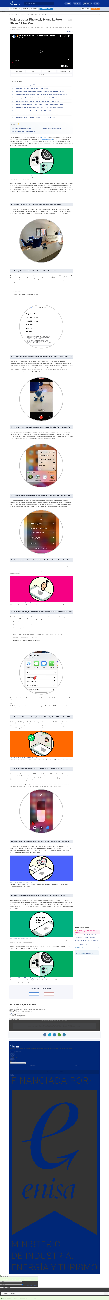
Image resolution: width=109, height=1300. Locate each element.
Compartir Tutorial (46, 8)
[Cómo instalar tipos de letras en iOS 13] (41, 924)
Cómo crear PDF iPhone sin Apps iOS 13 (21, 882)
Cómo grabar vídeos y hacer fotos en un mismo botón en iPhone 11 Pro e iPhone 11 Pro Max (40, 91)
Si (33, 994)
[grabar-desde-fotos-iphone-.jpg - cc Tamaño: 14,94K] (41, 399)
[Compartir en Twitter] (49, 1034)
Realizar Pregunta (15, 8)
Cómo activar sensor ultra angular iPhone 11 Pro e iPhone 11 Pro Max (34, 85)
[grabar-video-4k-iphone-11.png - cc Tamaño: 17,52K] (41, 326)
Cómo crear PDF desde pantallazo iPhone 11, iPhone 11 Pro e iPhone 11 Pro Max (37, 114)
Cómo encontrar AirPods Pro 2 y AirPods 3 (85, 935)
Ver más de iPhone (79, 947)
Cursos (96, 3)
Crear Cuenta (95, 8)
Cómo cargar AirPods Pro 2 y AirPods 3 (84, 944)
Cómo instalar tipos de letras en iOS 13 (20, 938)
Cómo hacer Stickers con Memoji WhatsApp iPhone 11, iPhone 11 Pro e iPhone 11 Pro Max (39, 107)
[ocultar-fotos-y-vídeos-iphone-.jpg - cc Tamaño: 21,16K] (41, 672)
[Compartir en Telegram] (64, 1034)
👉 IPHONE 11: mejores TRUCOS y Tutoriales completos (86, 931)
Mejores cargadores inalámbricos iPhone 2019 (23, 131)
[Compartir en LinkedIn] (54, 1034)
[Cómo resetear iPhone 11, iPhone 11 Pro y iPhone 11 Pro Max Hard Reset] (41, 964)
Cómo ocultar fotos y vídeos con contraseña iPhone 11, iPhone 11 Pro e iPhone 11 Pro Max (39, 104)
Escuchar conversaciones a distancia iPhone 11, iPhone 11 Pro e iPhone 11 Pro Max (37, 101)
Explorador (12, 1059)
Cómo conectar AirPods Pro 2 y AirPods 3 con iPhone (86, 941)
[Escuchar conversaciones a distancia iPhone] (41, 589)
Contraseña (25, 1283)
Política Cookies (33, 1065)
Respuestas (77, 3)
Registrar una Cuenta (15, 1013)
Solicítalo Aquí (89, 953)
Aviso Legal (77, 1065)
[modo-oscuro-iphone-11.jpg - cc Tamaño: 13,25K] (41, 811)
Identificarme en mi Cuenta (16, 1017)
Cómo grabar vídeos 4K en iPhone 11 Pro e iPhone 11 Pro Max (32, 88)
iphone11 (70, 31)
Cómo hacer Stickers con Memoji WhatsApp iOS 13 (24, 757)
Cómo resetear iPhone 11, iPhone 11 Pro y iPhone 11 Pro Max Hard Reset (30, 978)
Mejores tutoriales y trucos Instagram (51, 128)
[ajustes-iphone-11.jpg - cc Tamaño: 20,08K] (41, 531)
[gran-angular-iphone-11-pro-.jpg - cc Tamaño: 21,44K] (41, 240)
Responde (16, 1051)
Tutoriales (87, 3)
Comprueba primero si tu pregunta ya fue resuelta (13, 1289)
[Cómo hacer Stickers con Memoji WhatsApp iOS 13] (41, 743)
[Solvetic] (16, 3)
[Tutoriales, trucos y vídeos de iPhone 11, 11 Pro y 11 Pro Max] (41, 161)
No (49, 994)
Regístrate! (28, 1279)
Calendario (12, 1060)
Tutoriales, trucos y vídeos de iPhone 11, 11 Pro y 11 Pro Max (26, 175)
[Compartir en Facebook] (44, 1034)
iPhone (43, 137)
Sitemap (12, 1058)
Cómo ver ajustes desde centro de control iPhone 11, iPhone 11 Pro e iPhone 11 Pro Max (39, 98)
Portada (67, 3)
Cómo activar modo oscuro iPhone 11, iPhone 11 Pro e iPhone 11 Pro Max (35, 111)
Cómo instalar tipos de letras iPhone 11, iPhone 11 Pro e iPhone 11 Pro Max (35, 117)
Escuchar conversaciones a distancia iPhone (22, 602)
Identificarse (85, 8)
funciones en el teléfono (46, 139)
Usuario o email (26, 1281)
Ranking (20, 1051)
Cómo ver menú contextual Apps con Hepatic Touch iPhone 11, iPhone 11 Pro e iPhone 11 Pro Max (41, 94)
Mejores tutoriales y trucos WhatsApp (21, 128)
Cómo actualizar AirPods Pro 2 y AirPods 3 (85, 937)
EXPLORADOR (34, 8)
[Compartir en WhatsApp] (59, 1034)
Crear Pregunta (32, 1298)
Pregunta (12, 1051)
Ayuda (11, 1074)
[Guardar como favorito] (69, 19)
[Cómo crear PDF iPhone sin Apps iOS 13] (41, 868)
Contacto (12, 1075)
